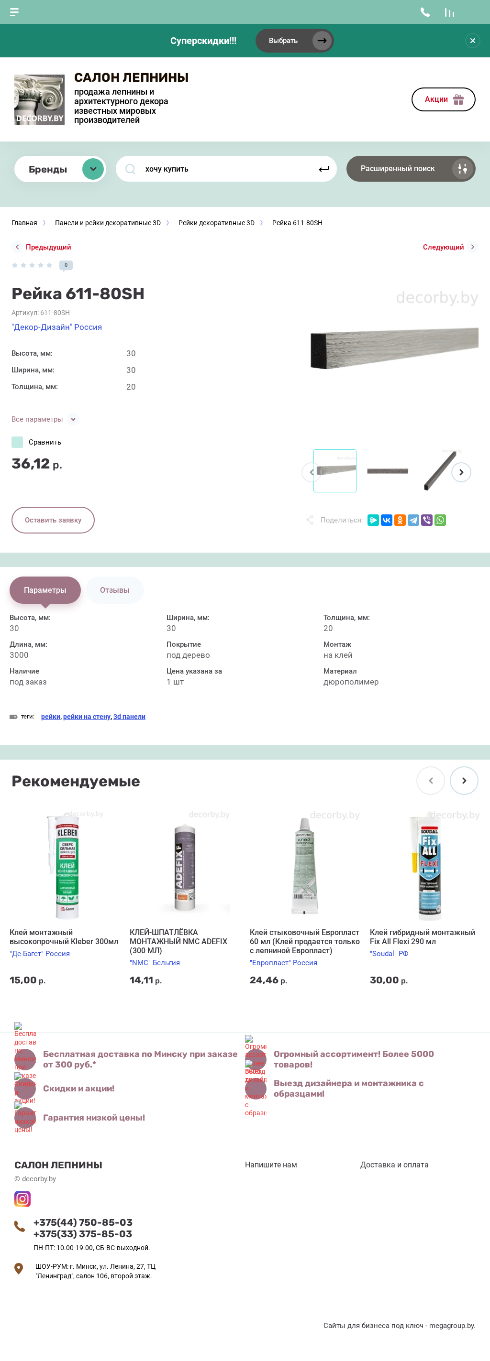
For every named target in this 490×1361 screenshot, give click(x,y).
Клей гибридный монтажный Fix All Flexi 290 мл (422, 937)
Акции (436, 99)
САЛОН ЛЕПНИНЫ (131, 77)
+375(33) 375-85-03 (82, 1234)
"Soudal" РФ (389, 953)
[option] (388, 351)
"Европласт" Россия (283, 962)
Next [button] (461, 472)
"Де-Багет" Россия (40, 953)
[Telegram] (413, 520)
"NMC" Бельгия (155, 962)
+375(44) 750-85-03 (83, 1222)
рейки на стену (87, 716)
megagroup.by (451, 1325)
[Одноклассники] (400, 520)
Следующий (443, 247)
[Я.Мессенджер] (373, 520)
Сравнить (45, 442)
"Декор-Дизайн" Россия (56, 327)
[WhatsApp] (440, 520)
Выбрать (283, 40)
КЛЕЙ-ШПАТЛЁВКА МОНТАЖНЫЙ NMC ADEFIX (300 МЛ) (178, 941)
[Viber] (427, 520)
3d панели (129, 716)
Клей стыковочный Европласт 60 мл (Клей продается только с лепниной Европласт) (305, 941)
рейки (50, 716)
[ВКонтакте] (386, 520)
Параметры (45, 590)
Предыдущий (48, 247)
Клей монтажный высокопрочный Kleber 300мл (64, 937)
